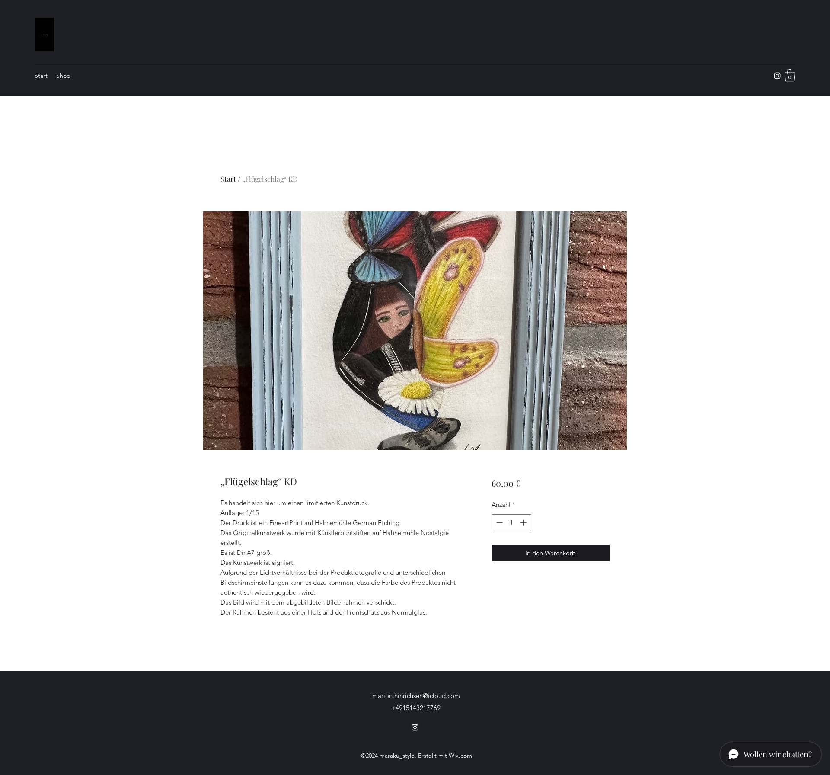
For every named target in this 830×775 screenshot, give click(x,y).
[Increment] (524, 523)
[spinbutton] (511, 523)
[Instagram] (777, 75)
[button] (790, 75)
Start (228, 178)
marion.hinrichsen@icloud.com (416, 696)
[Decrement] (498, 523)
